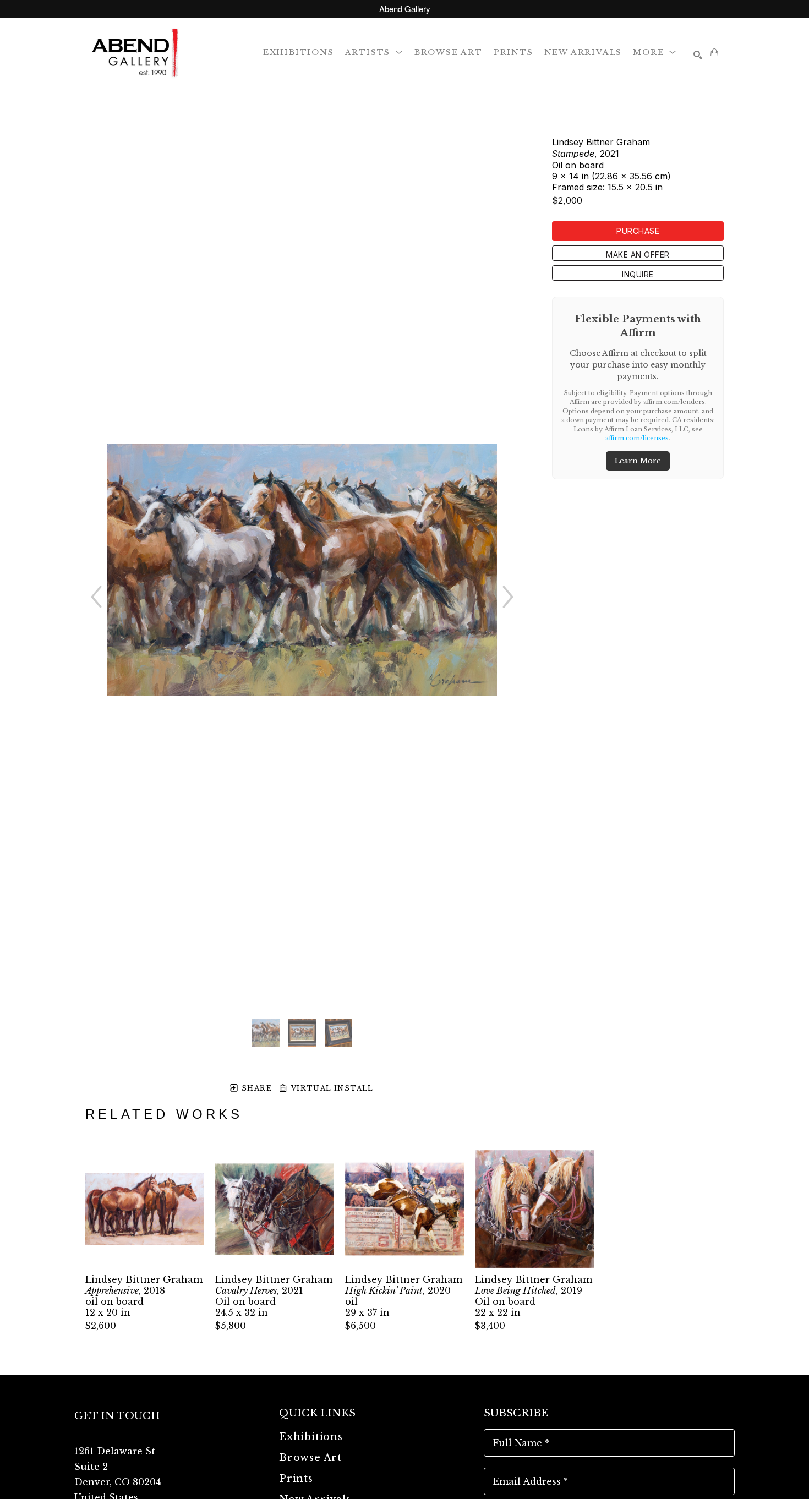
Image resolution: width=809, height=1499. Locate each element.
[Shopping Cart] (714, 52)
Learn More (638, 461)
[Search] (697, 55)
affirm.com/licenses (637, 438)
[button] (374, 52)
